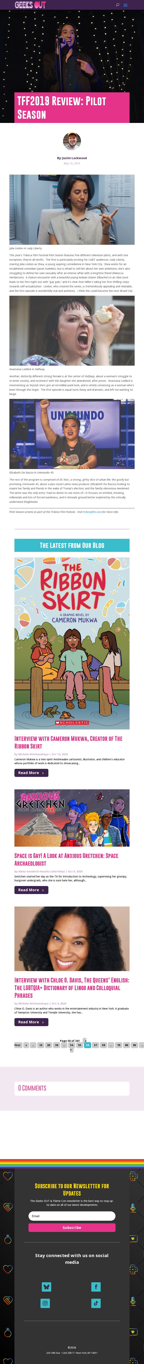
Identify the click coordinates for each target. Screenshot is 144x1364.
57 (95, 1045)
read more (28, 772)
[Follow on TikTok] (96, 1303)
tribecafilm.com (92, 512)
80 (126, 1045)
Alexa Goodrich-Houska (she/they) (41, 871)
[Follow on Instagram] (45, 1303)
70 (118, 1045)
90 (134, 1045)
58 (103, 1045)
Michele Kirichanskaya (33, 754)
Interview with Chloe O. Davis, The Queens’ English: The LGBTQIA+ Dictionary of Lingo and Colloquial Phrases (71, 988)
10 (40, 1045)
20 (48, 1045)
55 (79, 1045)
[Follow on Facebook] (96, 1287)
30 (56, 1045)
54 (71, 1045)
